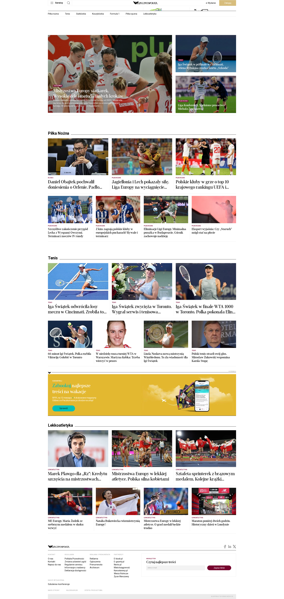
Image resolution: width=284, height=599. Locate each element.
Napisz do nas (54, 564)
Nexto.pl (117, 564)
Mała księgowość (122, 567)
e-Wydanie (211, 3)
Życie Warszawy (121, 576)
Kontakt (51, 561)
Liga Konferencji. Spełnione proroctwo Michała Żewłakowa (201, 107)
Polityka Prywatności (74, 558)
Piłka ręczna (131, 14)
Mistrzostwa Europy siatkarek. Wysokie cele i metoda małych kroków (88, 93)
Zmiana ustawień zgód (75, 561)
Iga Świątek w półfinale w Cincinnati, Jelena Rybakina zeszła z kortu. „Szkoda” (203, 66)
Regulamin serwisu (73, 564)
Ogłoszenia (95, 561)
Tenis (67, 14)
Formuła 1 (115, 14)
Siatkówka (81, 14)
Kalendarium (72, 590)
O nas (50, 558)
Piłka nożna (53, 14)
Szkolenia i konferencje (59, 584)
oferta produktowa (93, 590)
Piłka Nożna (58, 133)
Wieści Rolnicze (121, 573)
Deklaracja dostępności (75, 570)
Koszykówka (98, 14)
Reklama (94, 558)
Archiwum (94, 567)
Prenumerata (96, 564)
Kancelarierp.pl (121, 570)
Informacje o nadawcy (75, 567)
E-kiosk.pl (118, 558)
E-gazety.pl (119, 561)
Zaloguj (227, 3)
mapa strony (53, 590)
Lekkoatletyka (149, 14)
